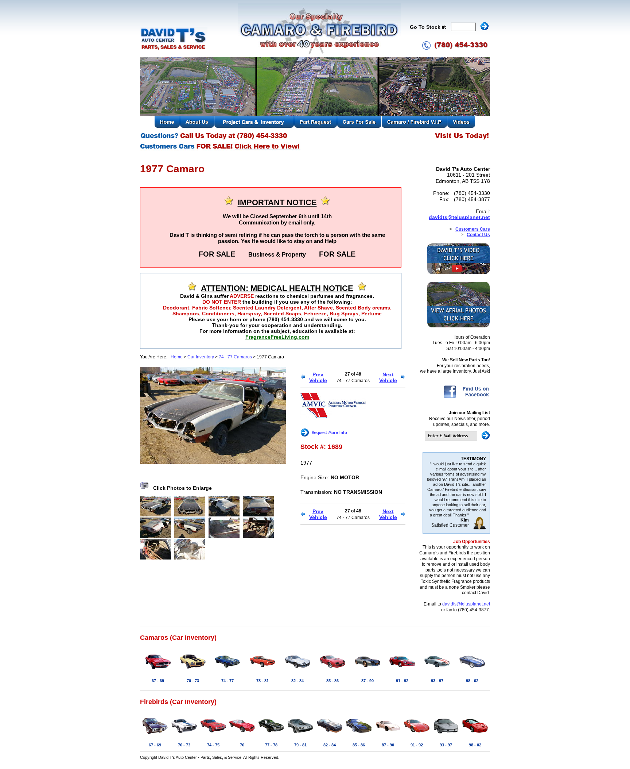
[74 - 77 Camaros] (227, 670)
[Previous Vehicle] (302, 377)
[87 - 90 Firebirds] (388, 734)
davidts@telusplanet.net (459, 217)
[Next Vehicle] (403, 377)
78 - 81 (262, 680)
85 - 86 (332, 680)
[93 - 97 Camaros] (437, 670)
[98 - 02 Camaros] (472, 670)
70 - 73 (193, 680)
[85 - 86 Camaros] (332, 670)
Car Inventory (200, 356)
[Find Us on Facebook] (466, 397)
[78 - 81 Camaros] (262, 670)
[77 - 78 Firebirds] (271, 734)
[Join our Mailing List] (457, 439)
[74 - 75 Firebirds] (213, 734)
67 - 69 (158, 680)
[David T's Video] (458, 272)
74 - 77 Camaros (235, 356)
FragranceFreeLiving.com (277, 337)
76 (242, 745)
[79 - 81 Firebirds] (300, 734)
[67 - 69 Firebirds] (155, 734)
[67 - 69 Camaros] (158, 670)
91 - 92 (402, 680)
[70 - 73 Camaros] (193, 670)
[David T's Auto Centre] (173, 49)
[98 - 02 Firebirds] (475, 734)
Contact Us (478, 234)
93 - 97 (437, 680)
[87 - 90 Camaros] (367, 670)
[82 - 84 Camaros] (297, 670)
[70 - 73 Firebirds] (184, 734)
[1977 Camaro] (213, 462)
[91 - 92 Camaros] (402, 670)
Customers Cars (472, 229)
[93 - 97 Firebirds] (446, 734)
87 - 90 (367, 680)
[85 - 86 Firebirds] (359, 734)
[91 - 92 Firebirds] (416, 734)
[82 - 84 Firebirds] (329, 734)
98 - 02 (472, 680)
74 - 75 (213, 745)
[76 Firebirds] (242, 734)
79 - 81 (300, 745)
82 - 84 (297, 680)
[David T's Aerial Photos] (458, 325)
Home (177, 356)
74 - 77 (227, 680)
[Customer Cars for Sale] (221, 150)
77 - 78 (271, 745)
